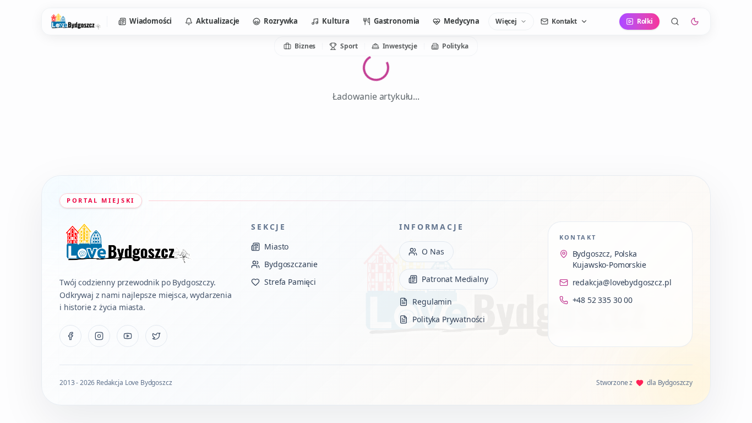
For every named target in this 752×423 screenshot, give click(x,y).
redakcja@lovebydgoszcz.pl (622, 282)
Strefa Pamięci (290, 281)
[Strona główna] (75, 21)
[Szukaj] (675, 21)
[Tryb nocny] (695, 21)
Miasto (276, 246)
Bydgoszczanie (291, 264)
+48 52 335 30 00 (603, 300)
